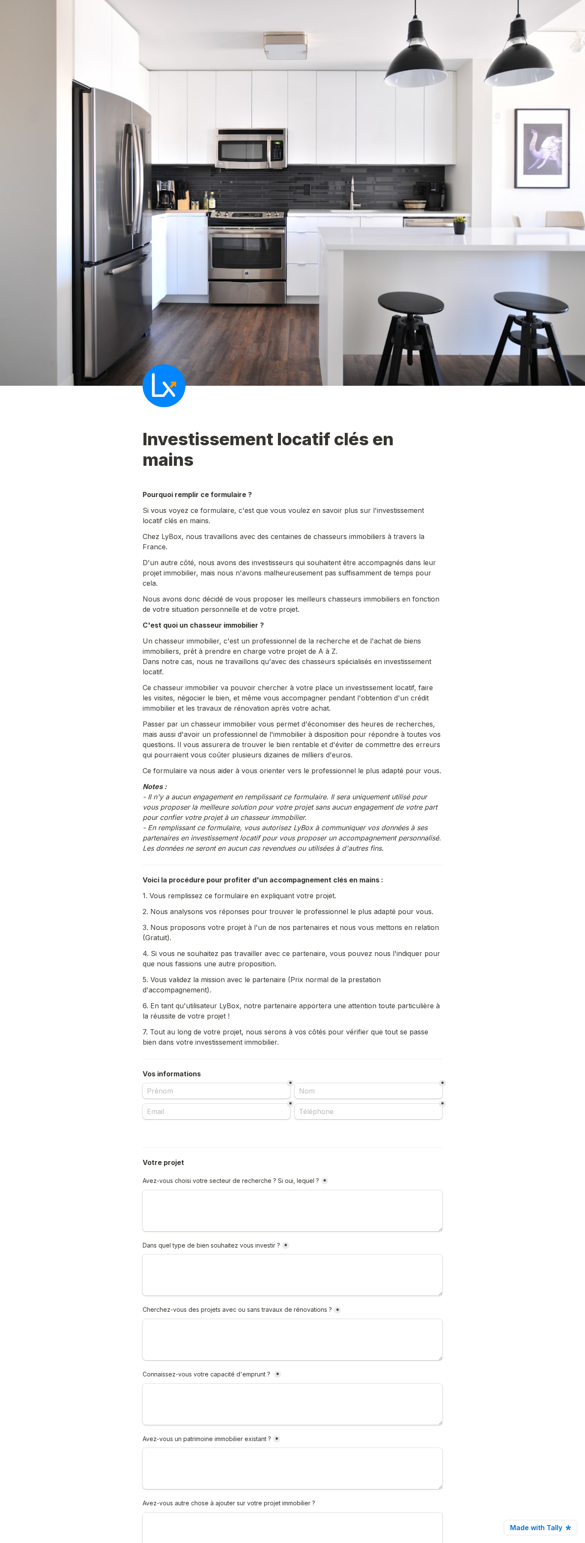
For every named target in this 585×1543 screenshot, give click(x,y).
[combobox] (368, 1111)
